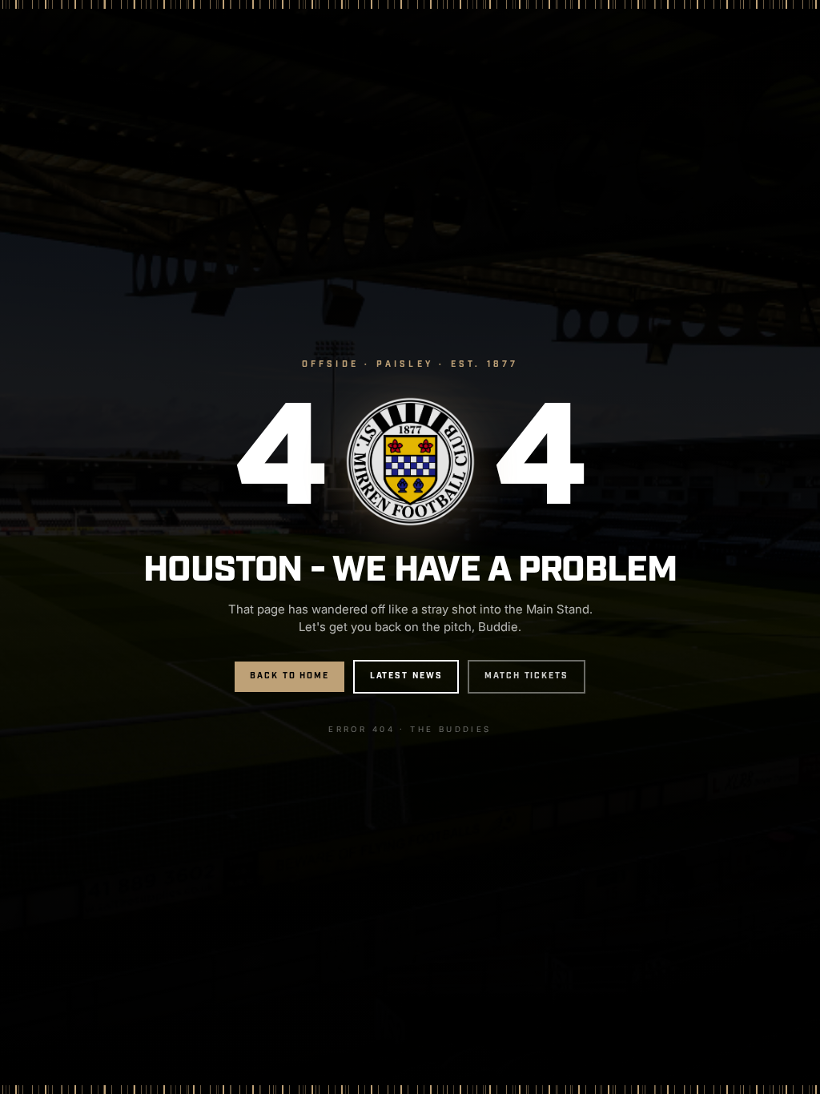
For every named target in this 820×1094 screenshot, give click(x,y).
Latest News (406, 676)
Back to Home (289, 676)
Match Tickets (526, 676)
